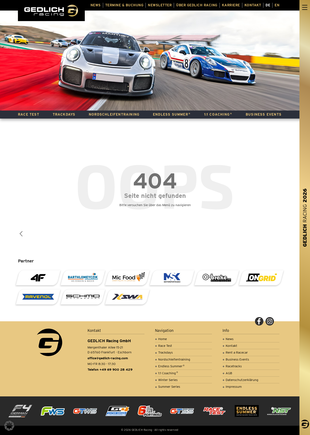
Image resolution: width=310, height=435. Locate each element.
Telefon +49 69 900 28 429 (110, 369)
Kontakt (252, 5)
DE (268, 5)
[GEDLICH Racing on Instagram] (270, 321)
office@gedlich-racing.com (108, 358)
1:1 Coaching (218, 114)
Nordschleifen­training (114, 114)
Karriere (231, 5)
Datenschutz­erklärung (242, 380)
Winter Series (168, 380)
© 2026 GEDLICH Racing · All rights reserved (149, 429)
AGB (229, 373)
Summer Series (169, 387)
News (95, 5)
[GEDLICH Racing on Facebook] (259, 321)
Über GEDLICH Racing (196, 5)
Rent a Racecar (237, 352)
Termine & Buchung (124, 5)
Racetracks (234, 366)
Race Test (28, 114)
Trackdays (64, 114)
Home (162, 339)
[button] (9, 425)
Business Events (264, 114)
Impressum (234, 387)
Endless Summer (171, 114)
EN (277, 5)
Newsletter (160, 5)
